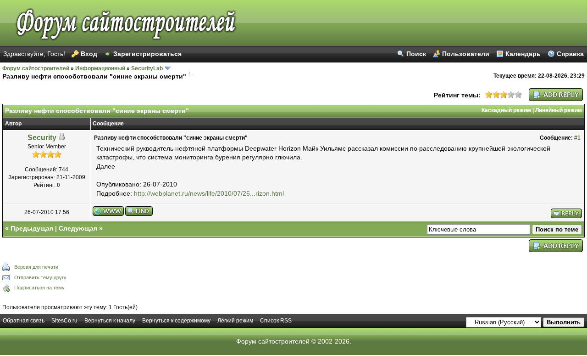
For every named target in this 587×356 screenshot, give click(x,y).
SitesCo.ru (64, 320)
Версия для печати (36, 267)
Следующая (78, 228)
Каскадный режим (506, 110)
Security (42, 137)
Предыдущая (32, 228)
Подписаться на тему (39, 287)
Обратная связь (23, 320)
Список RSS (276, 320)
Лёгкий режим (235, 320)
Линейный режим (558, 110)
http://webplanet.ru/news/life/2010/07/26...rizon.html (209, 193)
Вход (89, 53)
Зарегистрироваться (147, 53)
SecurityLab (147, 68)
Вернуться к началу (109, 320)
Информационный (100, 68)
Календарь (523, 53)
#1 (577, 138)
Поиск (416, 53)
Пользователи (465, 53)
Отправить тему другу (40, 277)
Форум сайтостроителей (35, 68)
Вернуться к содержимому (176, 320)
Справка (570, 53)
